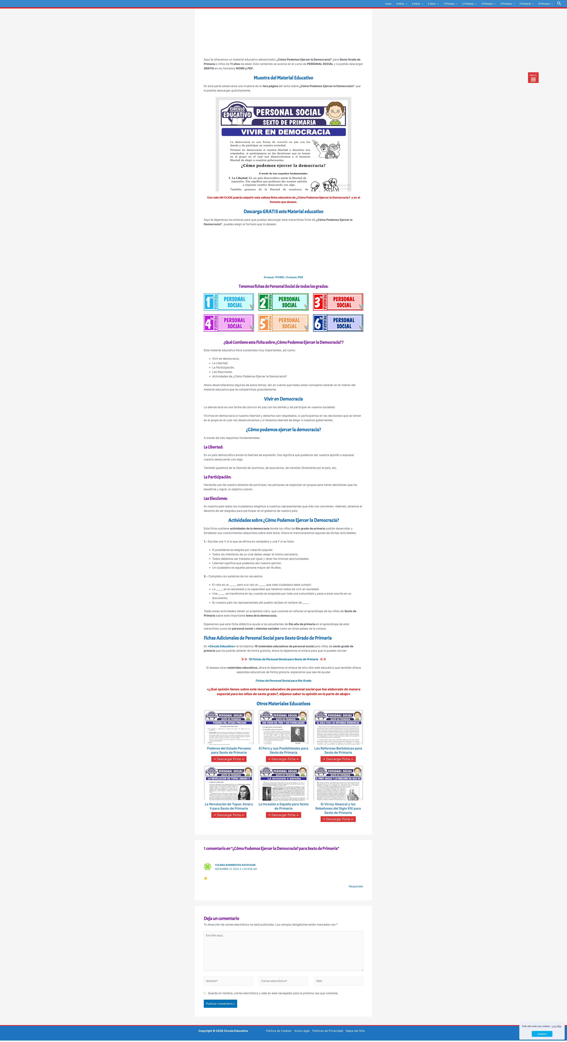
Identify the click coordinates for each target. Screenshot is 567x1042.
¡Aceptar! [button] (542, 1034)
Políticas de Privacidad (327, 1031)
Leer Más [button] (556, 1026)
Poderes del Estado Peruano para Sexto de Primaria (229, 750)
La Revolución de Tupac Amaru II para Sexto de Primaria (229, 806)
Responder (356, 886)
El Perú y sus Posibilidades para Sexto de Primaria (283, 750)
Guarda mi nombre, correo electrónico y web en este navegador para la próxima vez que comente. (273, 993)
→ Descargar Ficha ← (229, 759)
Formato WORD (274, 277)
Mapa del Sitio (355, 1031)
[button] (559, 4)
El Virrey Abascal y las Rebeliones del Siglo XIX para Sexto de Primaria (338, 808)
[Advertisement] (283, 35)
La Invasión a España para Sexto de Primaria (284, 806)
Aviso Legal (302, 1031)
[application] (405, 3)
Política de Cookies (278, 1031)
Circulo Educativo (222, 646)
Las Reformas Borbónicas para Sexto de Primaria (338, 750)
